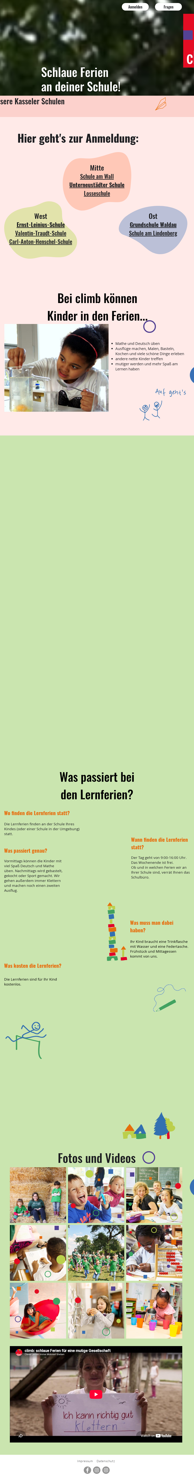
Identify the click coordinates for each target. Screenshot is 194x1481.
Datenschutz (106, 1461)
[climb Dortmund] (106, 1470)
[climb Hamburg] (96, 1470)
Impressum (85, 1461)
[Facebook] (87, 1470)
